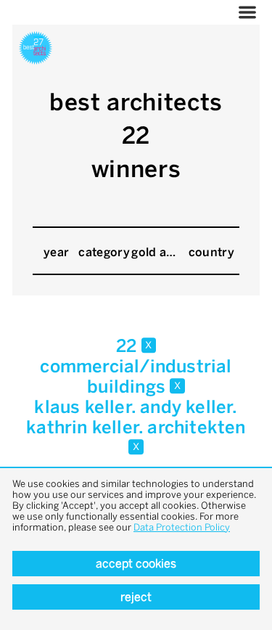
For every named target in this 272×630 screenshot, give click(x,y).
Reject (136, 597)
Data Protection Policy (181, 527)
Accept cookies (136, 563)
